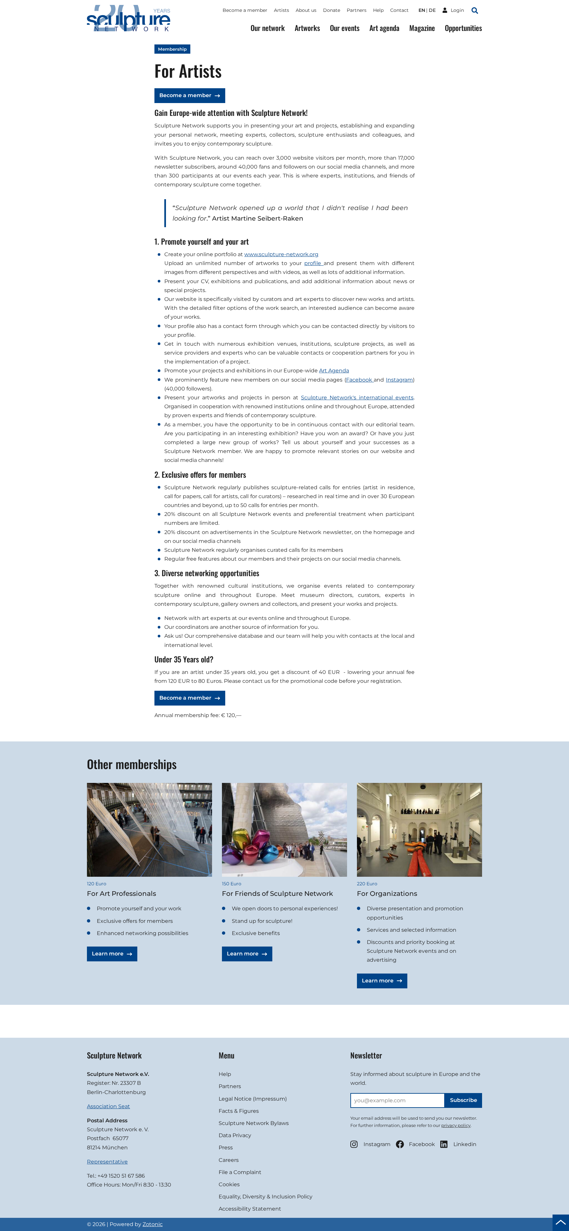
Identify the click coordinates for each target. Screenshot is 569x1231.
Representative (107, 1162)
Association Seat (108, 1106)
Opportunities (463, 28)
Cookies (229, 1184)
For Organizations (387, 893)
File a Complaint (240, 1172)
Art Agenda (334, 370)
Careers (229, 1160)
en (422, 10)
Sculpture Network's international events (357, 397)
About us (306, 10)
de (432, 10)
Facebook (360, 380)
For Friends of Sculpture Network (277, 893)
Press (226, 1147)
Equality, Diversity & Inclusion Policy (265, 1196)
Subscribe (463, 1100)
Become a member (245, 10)
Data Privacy (235, 1135)
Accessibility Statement (250, 1209)
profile (314, 263)
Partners (356, 10)
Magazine (422, 28)
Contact (399, 10)
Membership (172, 49)
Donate (331, 10)
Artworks (307, 28)
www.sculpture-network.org (281, 254)
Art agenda (384, 28)
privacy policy (456, 1125)
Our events (345, 28)
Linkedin (464, 1144)
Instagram (399, 380)
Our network (268, 28)
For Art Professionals (121, 893)
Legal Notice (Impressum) (253, 1099)
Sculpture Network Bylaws (254, 1123)
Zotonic (153, 1224)
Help (378, 10)
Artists (281, 10)
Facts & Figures (239, 1111)
